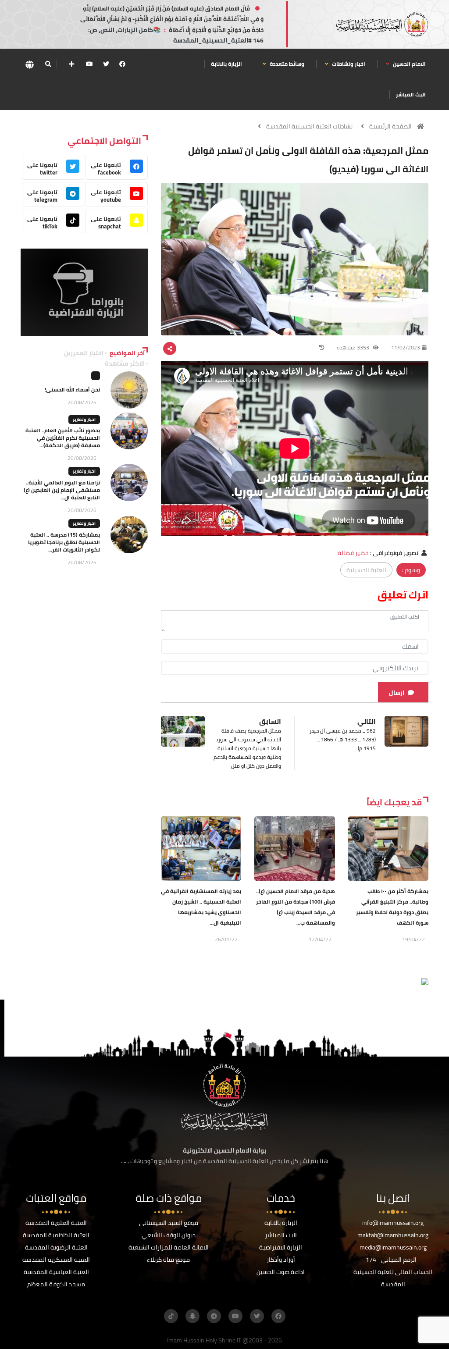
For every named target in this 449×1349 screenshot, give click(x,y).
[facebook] (122, 64)
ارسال (396, 692)
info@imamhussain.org (393, 1222)
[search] (48, 64)
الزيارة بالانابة (226, 64)
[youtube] (89, 64)
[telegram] (214, 1316)
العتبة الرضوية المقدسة (56, 1247)
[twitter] (106, 64)
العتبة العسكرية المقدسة (56, 1259)
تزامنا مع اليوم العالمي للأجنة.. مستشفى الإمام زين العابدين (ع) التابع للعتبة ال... (62, 489)
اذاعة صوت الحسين (281, 1272)
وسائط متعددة (286, 64)
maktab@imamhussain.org (392, 1235)
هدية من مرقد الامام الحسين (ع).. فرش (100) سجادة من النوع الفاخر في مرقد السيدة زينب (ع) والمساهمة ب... (295, 907)
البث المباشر (411, 94)
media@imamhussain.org (393, 1247)
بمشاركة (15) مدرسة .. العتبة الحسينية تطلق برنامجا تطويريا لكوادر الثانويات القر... (64, 542)
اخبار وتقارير (84, 419)
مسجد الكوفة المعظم (56, 1284)
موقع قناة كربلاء (168, 1259)
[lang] (29, 64)
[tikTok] (171, 1316)
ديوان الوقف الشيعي (169, 1235)
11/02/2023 (405, 347)
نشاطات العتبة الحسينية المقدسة (309, 126)
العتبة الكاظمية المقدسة (56, 1235)
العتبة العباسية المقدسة (56, 1272)
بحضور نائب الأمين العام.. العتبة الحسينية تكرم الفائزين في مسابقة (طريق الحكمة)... (62, 437)
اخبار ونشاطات (348, 64)
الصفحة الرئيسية (390, 126)
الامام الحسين (409, 64)
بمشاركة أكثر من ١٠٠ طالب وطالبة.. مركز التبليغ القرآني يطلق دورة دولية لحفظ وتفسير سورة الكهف (392, 907)
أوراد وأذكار (281, 1259)
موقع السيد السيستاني (168, 1222)
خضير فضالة (353, 553)
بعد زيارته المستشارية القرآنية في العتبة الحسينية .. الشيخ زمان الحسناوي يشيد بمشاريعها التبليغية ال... (201, 907)
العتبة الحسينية (366, 570)
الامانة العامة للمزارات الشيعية (168, 1247)
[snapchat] (192, 1316)
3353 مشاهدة (354, 347)
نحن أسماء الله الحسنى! (72, 389)
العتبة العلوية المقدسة (56, 1222)
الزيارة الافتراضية (280, 1247)
